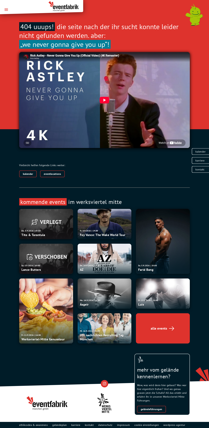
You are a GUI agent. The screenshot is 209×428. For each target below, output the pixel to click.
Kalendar (28, 174)
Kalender (200, 151)
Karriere (199, 160)
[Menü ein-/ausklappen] (6, 9)
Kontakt (199, 169)
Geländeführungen (151, 409)
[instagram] (104, 383)
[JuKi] (194, 14)
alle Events (159, 328)
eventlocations (52, 174)
